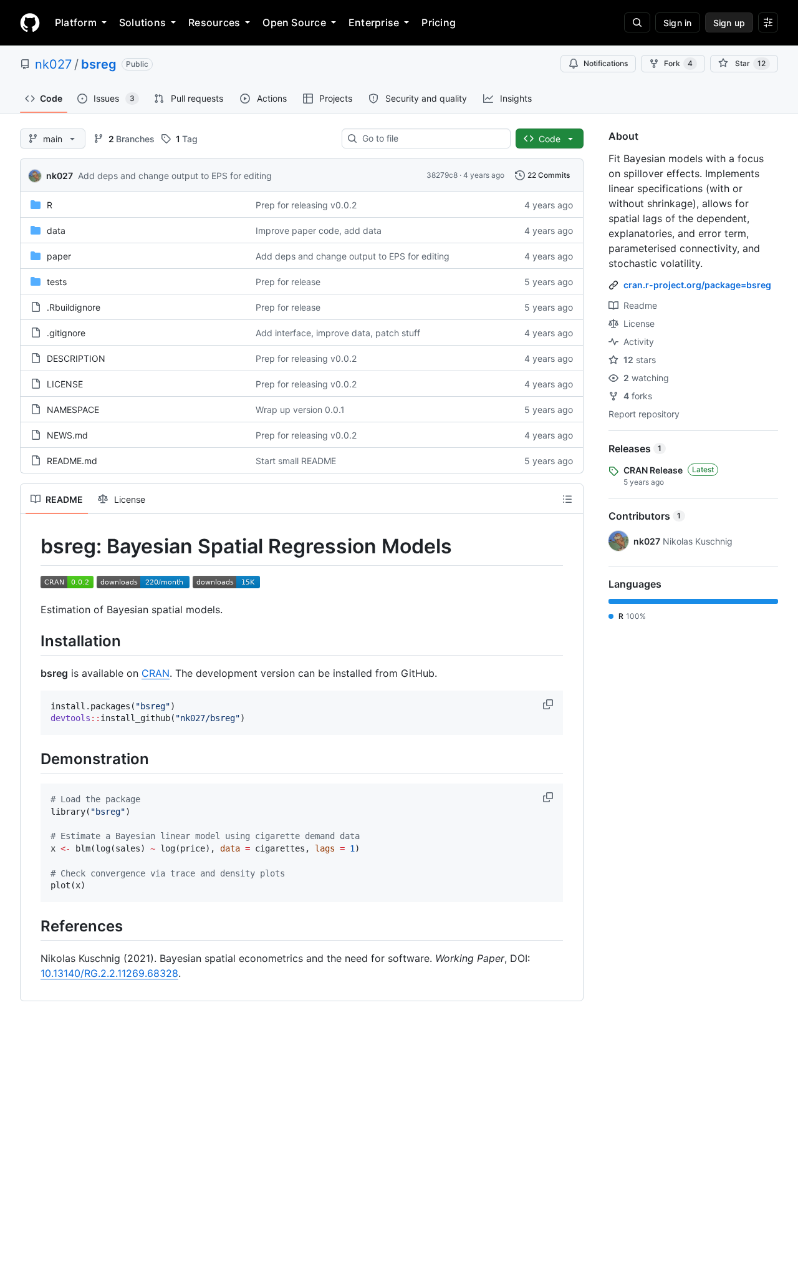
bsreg (99, 64)
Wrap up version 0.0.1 (300, 409)
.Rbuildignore (73, 307)
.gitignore (66, 333)
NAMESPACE (73, 409)
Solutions (142, 22)
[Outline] (567, 499)
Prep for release (288, 281)
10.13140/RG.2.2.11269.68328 (109, 973)
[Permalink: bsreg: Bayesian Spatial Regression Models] (32, 546)
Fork (678, 63)
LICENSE (65, 384)
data (56, 230)
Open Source (294, 22)
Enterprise (374, 22)
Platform (76, 22)
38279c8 (442, 175)
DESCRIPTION (76, 358)
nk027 (53, 64)
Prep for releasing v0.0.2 (306, 205)
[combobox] (431, 138)
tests (57, 281)
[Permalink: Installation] (32, 640)
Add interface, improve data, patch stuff (338, 333)
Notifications (606, 63)
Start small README (296, 460)
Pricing (438, 22)
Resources (214, 22)
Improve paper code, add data (319, 230)
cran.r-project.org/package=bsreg (697, 284)
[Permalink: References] (32, 925)
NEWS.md (67, 435)
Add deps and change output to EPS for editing (175, 175)
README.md (72, 460)
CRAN (156, 673)
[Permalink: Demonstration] (32, 758)
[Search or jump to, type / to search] (637, 22)
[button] (549, 704)
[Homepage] (30, 22)
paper (59, 256)
